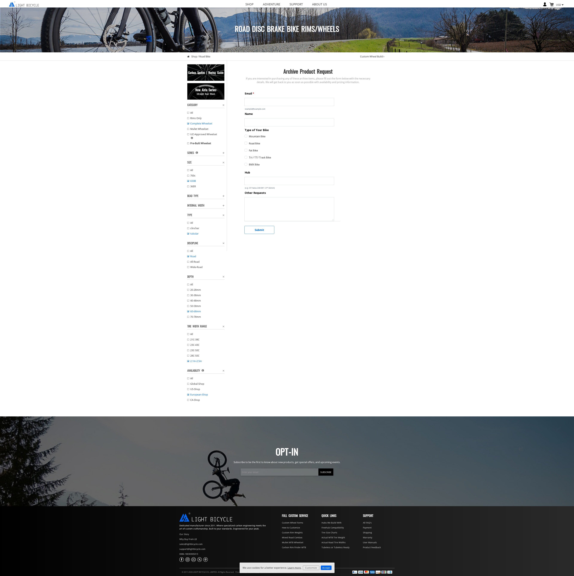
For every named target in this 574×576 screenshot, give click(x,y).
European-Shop (199, 394)
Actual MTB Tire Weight (333, 537)
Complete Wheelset (201, 123)
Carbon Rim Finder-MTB (294, 547)
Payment (367, 527)
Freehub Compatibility (333, 527)
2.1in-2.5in (196, 361)
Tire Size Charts (329, 532)
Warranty (367, 537)
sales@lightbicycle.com (191, 544)
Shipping (367, 532)
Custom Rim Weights (292, 532)
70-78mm (195, 316)
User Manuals (370, 542)
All (191, 112)
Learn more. (294, 567)
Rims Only (195, 118)
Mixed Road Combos (292, 537)
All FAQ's (367, 522)
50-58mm (195, 306)
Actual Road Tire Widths (334, 542)
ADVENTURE (271, 4)
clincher (194, 228)
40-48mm (195, 300)
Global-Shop (197, 383)
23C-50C (194, 350)
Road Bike (204, 56)
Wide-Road (196, 267)
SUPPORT (296, 4)
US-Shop (195, 389)
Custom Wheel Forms (292, 522)
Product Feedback (372, 547)
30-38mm (195, 295)
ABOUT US (319, 4)
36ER (193, 186)
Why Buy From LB (188, 539)
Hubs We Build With (332, 522)
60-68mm (195, 311)
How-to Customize (291, 527)
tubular (194, 233)
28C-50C (194, 355)
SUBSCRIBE (325, 472)
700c (193, 175)
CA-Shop (195, 400)
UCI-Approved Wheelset (203, 134)
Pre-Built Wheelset (200, 143)
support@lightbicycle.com (192, 549)
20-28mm (195, 290)
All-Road (195, 261)
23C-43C (194, 345)
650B (193, 181)
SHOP (249, 4)
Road (193, 256)
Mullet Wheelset (199, 129)
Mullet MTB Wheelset (292, 542)
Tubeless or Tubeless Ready (335, 547)
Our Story (184, 534)
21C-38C (194, 339)
